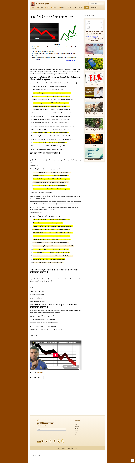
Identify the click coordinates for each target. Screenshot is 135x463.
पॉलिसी (76, 432)
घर (33, 7)
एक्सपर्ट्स (76, 428)
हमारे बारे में (40, 7)
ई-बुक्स (69, 7)
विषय (48, 7)
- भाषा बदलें (94, 7)
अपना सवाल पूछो (78, 7)
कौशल (62, 7)
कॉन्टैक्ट (76, 430)
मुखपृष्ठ (76, 424)
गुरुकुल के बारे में (77, 426)
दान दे (87, 7)
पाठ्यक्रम (55, 7)
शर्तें (75, 434)
